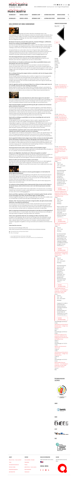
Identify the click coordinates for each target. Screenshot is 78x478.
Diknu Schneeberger (14, 232)
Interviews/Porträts (14, 231)
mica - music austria (61, 165)
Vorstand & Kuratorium (14, 464)
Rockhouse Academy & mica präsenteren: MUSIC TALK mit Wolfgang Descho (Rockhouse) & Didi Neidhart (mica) (61, 99)
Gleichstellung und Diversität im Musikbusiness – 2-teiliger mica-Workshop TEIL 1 (61, 86)
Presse (26, 464)
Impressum (27, 471)
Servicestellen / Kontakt (29, 459)
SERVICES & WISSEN (24, 14)
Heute (57, 42)
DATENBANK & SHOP (36, 14)
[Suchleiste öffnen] (68, 14)
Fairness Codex (12, 467)
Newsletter (27, 462)
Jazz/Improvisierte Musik (23, 231)
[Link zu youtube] (57, 4)
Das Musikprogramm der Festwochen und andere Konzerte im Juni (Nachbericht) (26, 237)
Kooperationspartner (13, 469)
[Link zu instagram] (55, 4)
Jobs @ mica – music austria (30, 467)
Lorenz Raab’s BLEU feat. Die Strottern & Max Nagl (20, 236)
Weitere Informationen (61, 189)
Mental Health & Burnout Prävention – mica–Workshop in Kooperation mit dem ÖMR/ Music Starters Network (61, 149)
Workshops (59, 167)
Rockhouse (59, 201)
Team (10, 462)
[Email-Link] (61, 4)
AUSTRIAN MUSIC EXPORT (49, 14)
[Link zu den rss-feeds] (59, 4)
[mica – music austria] (16, 11)
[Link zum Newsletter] (68, 4)
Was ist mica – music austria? (15, 459)
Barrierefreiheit (28, 469)
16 (55, 112)
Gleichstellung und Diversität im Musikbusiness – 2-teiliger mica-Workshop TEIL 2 (61, 119)
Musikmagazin (12, 14)
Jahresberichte (12, 471)
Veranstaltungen (61, 14)
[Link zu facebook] (40, 470)
